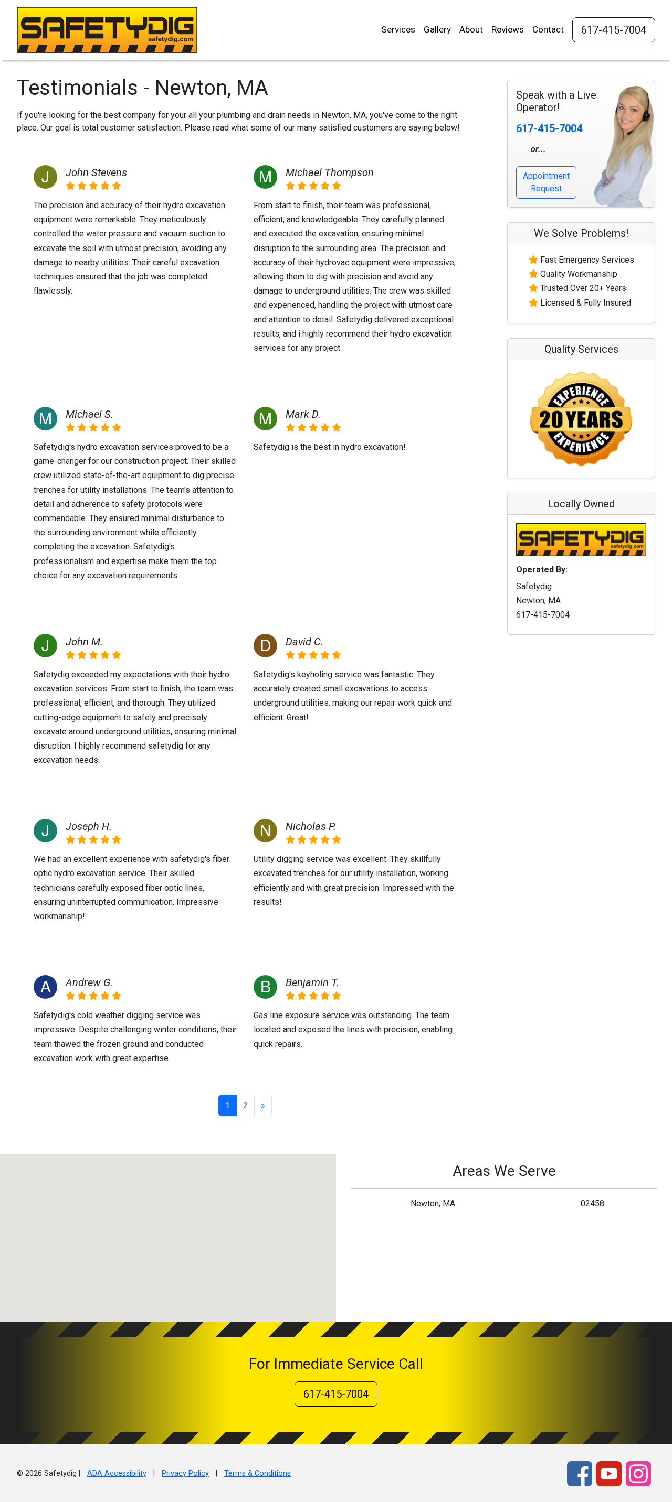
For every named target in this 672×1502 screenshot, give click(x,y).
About (471, 29)
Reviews (507, 29)
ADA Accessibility (116, 1473)
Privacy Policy (185, 1473)
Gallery (437, 29)
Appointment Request (546, 182)
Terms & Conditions (257, 1473)
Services (398, 29)
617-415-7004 (613, 30)
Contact (548, 29)
